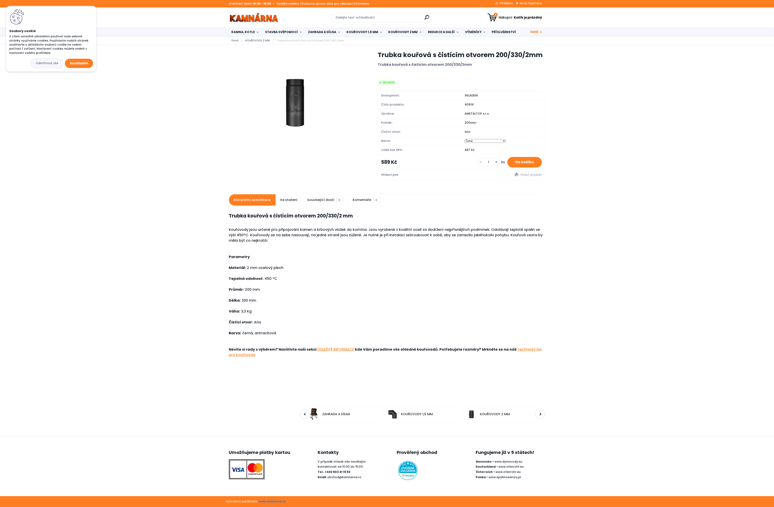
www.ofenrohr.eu (511, 467)
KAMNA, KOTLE (243, 32)
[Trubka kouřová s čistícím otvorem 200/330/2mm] (296, 111)
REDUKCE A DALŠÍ (441, 32)
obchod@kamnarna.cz (344, 477)
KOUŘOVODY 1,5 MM (362, 32)
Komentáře (365, 200)
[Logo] (253, 17)
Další (534, 32)
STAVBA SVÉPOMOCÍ (281, 32)
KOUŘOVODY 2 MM (403, 32)
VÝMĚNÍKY (473, 32)
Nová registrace (531, 3)
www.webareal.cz (272, 501)
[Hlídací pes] (503, 175)
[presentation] (305, 414)
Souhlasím (79, 63)
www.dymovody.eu (508, 462)
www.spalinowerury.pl (505, 477)
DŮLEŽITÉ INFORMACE (335, 349)
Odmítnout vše (47, 63)
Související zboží (323, 200)
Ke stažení (288, 200)
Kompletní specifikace (252, 200)
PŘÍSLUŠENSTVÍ (504, 32)
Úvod (234, 40)
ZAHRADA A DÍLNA (322, 32)
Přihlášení (506, 3)
